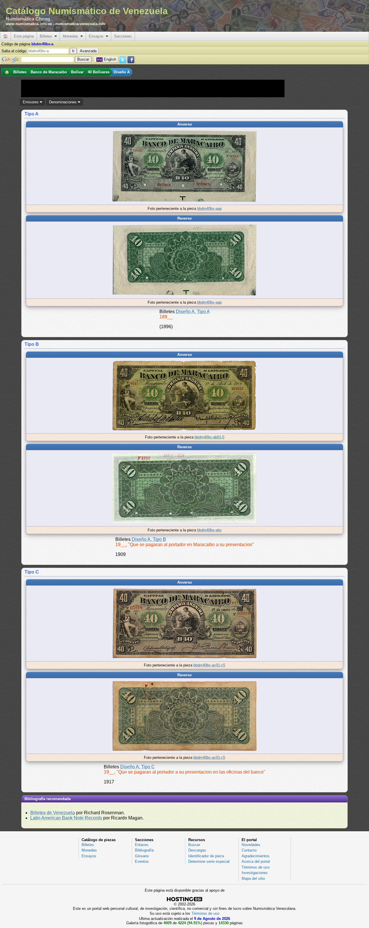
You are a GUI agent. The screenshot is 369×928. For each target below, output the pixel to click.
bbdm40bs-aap (209, 208)
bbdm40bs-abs (209, 530)
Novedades (251, 845)
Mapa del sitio (253, 878)
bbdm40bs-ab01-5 (209, 437)
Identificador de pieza (206, 856)
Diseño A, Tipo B (149, 539)
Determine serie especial (208, 861)
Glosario (142, 856)
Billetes (47, 36)
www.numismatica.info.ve (29, 24)
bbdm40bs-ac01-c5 (209, 665)
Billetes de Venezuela (52, 812)
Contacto (249, 850)
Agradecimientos (256, 856)
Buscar (194, 845)
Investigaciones (255, 873)
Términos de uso (256, 867)
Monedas (71, 36)
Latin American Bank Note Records (66, 817)
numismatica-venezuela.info (80, 24)
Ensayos (97, 36)
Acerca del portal (256, 861)
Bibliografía (144, 850)
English (110, 59)
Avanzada (88, 51)
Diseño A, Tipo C (137, 766)
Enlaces (141, 845)
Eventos (142, 861)
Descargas (197, 850)
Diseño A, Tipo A (193, 311)
